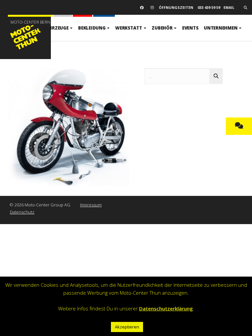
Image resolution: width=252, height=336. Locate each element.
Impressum (91, 205)
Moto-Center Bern (30, 22)
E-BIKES (125, 22)
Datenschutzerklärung (166, 308)
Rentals (104, 22)
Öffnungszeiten (176, 7)
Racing (82, 22)
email (228, 7)
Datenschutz (22, 212)
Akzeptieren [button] (127, 327)
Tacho (63, 22)
